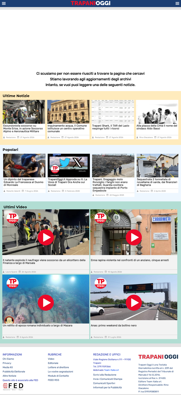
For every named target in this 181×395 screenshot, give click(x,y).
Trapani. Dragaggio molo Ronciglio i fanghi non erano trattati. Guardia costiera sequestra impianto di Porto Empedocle (109, 185)
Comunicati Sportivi (104, 383)
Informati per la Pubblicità (107, 387)
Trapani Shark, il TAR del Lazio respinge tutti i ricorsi (110, 127)
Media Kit (8, 367)
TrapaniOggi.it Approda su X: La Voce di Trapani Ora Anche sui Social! (67, 182)
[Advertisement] (90, 38)
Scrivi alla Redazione (104, 374)
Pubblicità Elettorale (14, 371)
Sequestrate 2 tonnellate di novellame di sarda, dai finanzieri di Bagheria (157, 182)
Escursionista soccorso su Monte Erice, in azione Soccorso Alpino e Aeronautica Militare (23, 128)
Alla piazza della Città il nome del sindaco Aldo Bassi (157, 127)
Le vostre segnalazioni (60, 371)
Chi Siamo (8, 358)
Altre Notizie (9, 375)
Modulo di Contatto (58, 375)
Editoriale (53, 363)
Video (51, 358)
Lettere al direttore (58, 367)
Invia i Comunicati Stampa (107, 379)
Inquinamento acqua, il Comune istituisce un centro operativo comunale (67, 128)
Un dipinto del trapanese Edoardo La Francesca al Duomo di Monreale (23, 182)
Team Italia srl (111, 370)
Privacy (7, 363)
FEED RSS (53, 380)
